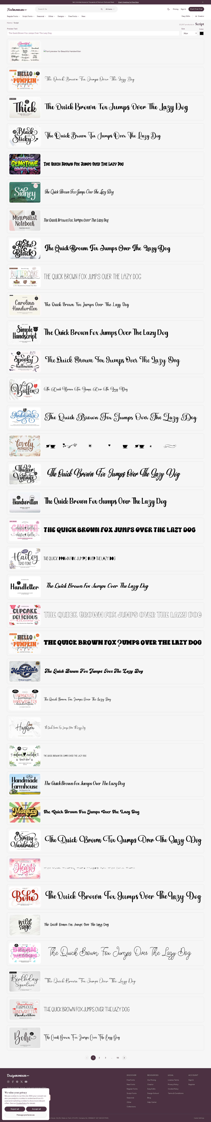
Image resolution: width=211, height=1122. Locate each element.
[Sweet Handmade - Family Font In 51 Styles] (24, 840)
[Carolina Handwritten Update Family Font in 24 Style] (24, 305)
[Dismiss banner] (202, 2)
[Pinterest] (17, 1081)
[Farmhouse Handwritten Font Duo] (24, 1009)
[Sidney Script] (24, 192)
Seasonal (130, 1098)
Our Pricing (151, 1080)
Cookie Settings (199, 1118)
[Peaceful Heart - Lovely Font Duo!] (24, 868)
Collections (131, 1107)
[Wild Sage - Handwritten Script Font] (24, 925)
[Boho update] (24, 1037)
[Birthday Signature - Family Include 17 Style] (24, 981)
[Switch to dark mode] (168, 9)
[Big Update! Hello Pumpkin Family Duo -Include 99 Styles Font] (24, 79)
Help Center (152, 1102)
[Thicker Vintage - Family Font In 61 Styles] (24, 474)
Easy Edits (151, 1089)
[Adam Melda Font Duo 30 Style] (24, 756)
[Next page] (124, 1057)
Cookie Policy (173, 1089)
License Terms (173, 1080)
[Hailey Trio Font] (24, 558)
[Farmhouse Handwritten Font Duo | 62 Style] (24, 699)
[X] (21, 1081)
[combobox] (68, 9)
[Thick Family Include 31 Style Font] (24, 107)
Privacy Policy (173, 1084)
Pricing (175, 9)
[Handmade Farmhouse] (24, 784)
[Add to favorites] (37, 44)
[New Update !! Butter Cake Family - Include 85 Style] (24, 277)
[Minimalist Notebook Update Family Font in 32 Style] (24, 220)
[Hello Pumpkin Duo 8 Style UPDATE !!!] (24, 643)
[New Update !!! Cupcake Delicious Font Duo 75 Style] (24, 615)
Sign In (183, 9)
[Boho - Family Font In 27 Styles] (24, 897)
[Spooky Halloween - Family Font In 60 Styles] (24, 361)
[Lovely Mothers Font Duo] (24, 446)
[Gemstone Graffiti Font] (24, 164)
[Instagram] (8, 1081)
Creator (150, 1084)
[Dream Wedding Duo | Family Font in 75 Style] (24, 953)
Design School (153, 1093)
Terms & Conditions (176, 1093)
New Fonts (131, 1084)
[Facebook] (12, 1081)
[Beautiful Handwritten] (24, 51)
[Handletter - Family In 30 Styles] (24, 587)
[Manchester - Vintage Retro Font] (24, 671)
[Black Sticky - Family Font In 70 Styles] (24, 136)
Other (129, 1102)
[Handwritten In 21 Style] (24, 502)
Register (191, 1084)
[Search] (101, 9)
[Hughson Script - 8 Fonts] (24, 728)
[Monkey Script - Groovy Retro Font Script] (24, 812)
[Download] (32, 44)
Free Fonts (131, 1080)
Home (9, 23)
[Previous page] (86, 1057)
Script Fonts (132, 1093)
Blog (149, 1098)
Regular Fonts (132, 1089)
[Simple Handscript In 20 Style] (24, 333)
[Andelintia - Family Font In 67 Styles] (24, 418)
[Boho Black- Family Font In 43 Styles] (24, 248)
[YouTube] (26, 1081)
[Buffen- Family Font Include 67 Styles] (24, 389)
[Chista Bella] (24, 530)
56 (118, 1058)
